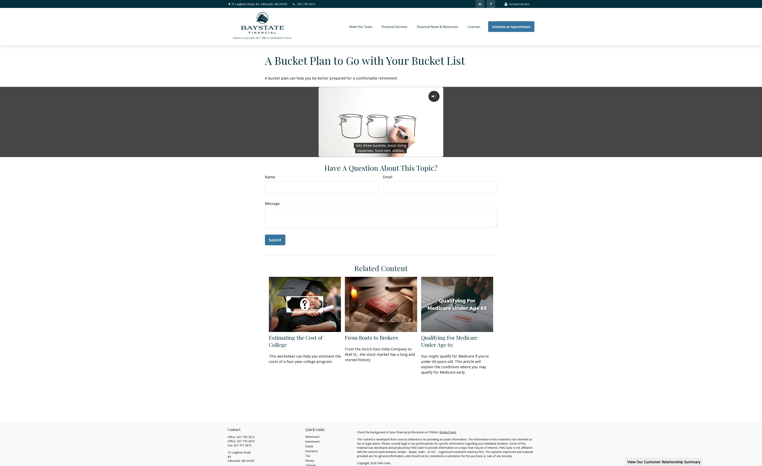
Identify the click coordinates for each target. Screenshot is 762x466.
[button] (360, 26)
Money (309, 460)
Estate (309, 446)
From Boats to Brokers (371, 337)
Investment (312, 441)
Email (387, 177)
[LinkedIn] (479, 4)
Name (270, 177)
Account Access (519, 4)
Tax (307, 456)
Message (272, 203)
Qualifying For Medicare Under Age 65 (449, 341)
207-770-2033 (246, 441)
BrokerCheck (448, 432)
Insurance (311, 451)
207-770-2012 (306, 4)
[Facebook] (490, 4)
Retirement (312, 437)
